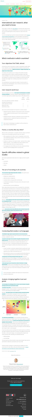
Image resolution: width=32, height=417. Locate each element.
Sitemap (24, 409)
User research (12, 351)
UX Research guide (9, 398)
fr (14, 394)
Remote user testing (9, 401)
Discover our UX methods (16, 385)
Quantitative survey (9, 405)
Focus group (8, 403)
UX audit (7, 399)
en (9, 394)
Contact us (21, 416)
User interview (8, 402)
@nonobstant (20, 364)
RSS (15, 351)
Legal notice (24, 407)
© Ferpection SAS (23, 397)
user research (15, 28)
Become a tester (28, 1)
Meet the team (23, 406)
